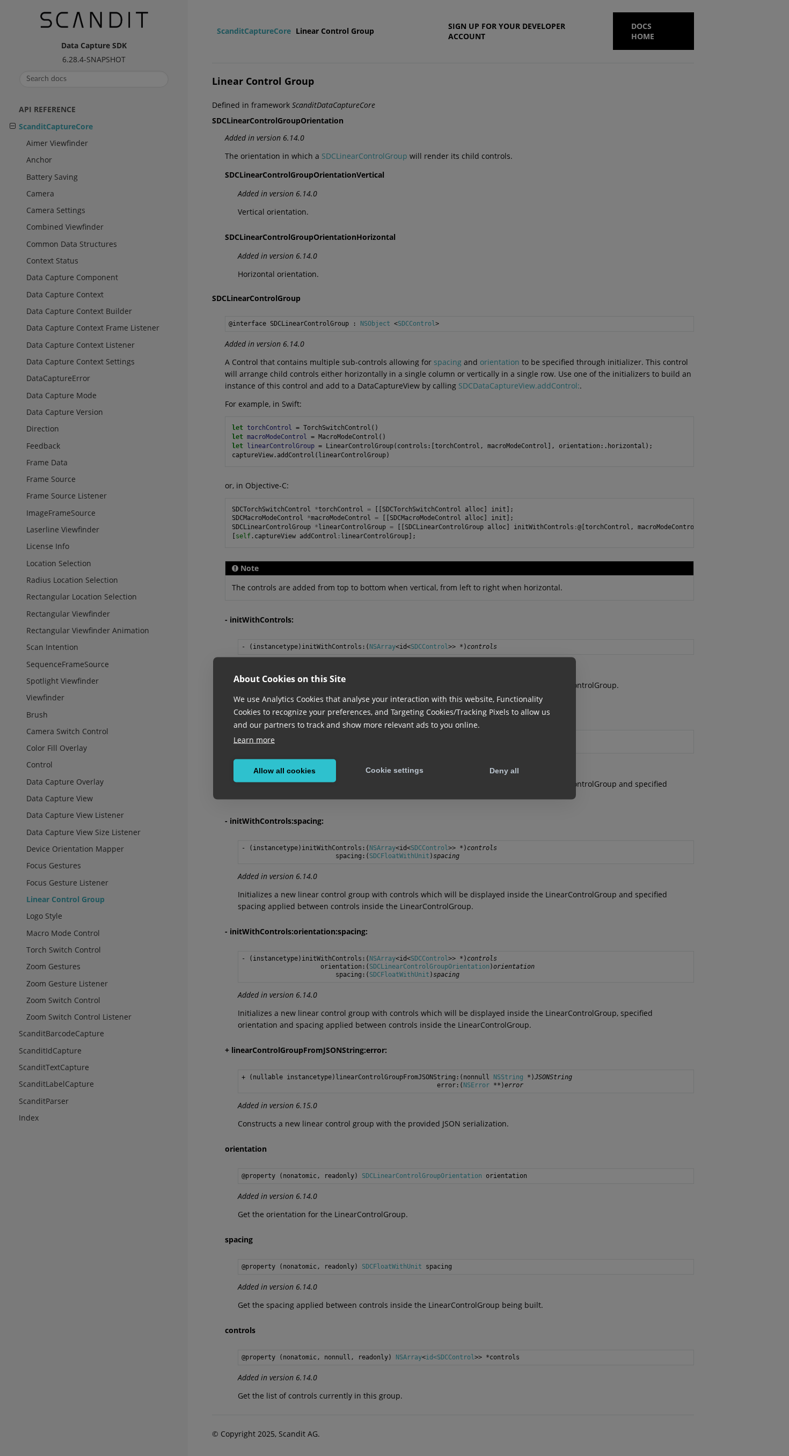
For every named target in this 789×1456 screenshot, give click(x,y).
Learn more (254, 739)
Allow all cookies (284, 770)
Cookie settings (394, 770)
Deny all (504, 770)
